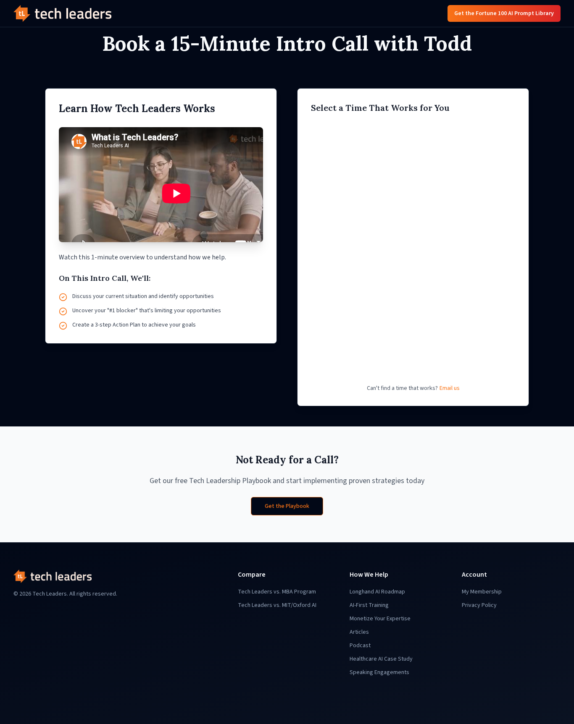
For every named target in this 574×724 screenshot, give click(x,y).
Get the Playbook (287, 506)
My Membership (482, 592)
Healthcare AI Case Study (381, 659)
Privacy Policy (479, 605)
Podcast (360, 645)
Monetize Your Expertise (380, 618)
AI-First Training (369, 605)
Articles (359, 632)
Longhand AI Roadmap (377, 592)
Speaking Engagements (379, 672)
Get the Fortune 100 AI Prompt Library (504, 13)
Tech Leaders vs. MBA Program (277, 592)
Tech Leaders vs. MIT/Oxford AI (277, 605)
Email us (450, 388)
